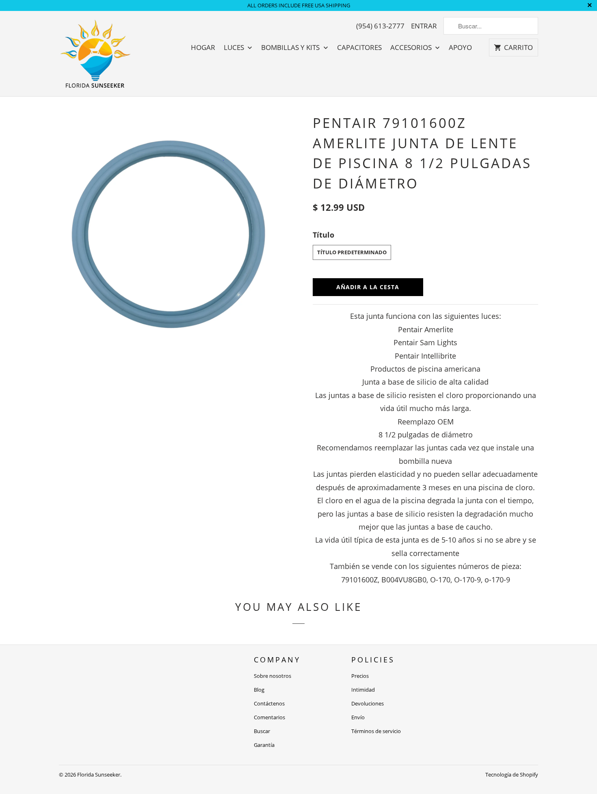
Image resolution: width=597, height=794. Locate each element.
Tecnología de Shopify (511, 774)
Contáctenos (269, 703)
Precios (360, 675)
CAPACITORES (359, 47)
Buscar (262, 731)
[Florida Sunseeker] (95, 53)
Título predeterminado (352, 252)
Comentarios (269, 717)
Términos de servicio (376, 731)
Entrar (424, 26)
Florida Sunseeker (98, 774)
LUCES (235, 47)
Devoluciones (367, 703)
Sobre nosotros (272, 675)
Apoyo (460, 47)
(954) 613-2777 (380, 26)
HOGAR (203, 47)
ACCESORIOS (411, 47)
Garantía (264, 745)
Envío (358, 717)
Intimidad (363, 689)
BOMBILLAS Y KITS (291, 47)
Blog (259, 689)
